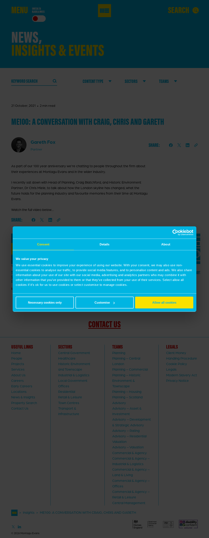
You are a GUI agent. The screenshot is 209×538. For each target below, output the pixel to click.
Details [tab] (105, 244)
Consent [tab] (43, 244)
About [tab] (165, 244)
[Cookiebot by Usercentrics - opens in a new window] (175, 232)
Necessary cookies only (45, 302)
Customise (102, 302)
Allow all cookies (164, 302)
